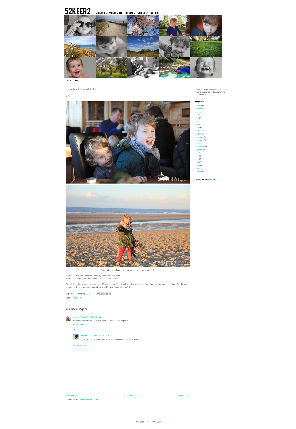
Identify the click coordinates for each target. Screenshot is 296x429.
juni (196, 118)
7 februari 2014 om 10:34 (102, 335)
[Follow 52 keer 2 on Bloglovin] (206, 180)
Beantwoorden (79, 324)
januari (198, 106)
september (199, 146)
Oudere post (183, 395)
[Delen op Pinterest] (109, 293)
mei (196, 121)
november (199, 140)
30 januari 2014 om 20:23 (90, 317)
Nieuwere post (72, 395)
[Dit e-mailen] (98, 293)
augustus (199, 150)
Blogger (157, 422)
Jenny (76, 317)
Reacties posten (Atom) (88, 400)
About (77, 80)
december (199, 109)
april (197, 124)
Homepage (128, 395)
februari (198, 131)
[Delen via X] (103, 293)
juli (196, 115)
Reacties (79, 330)
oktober (198, 112)
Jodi (117, 284)
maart (197, 128)
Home (68, 80)
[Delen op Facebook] (106, 293)
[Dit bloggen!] (101, 293)
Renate (84, 335)
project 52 (76, 298)
